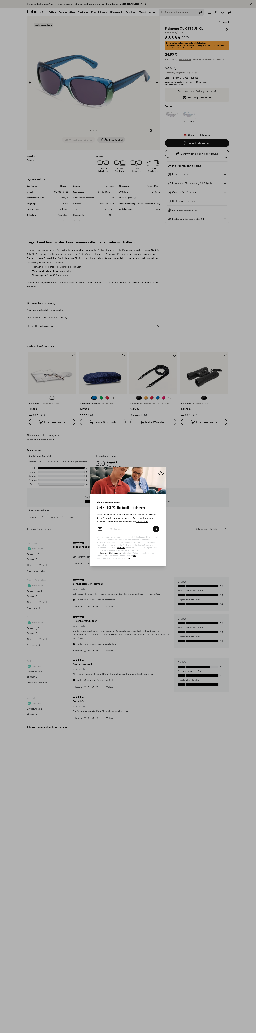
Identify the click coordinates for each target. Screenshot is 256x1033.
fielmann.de (142, 521)
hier (134, 556)
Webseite (121, 548)
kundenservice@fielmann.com (109, 553)
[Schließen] (161, 472)
